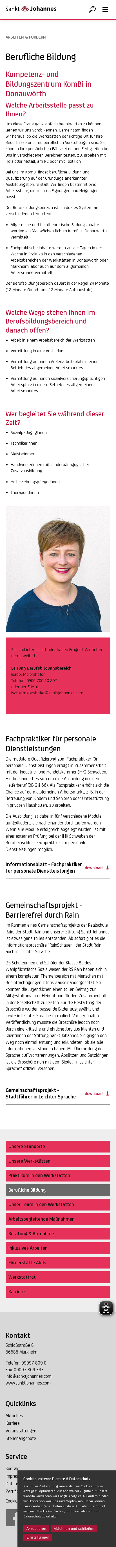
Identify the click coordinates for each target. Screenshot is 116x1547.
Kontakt (13, 1468)
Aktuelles (14, 1415)
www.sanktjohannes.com (28, 1383)
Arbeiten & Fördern (26, 37)
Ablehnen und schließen (74, 1529)
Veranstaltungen (21, 1430)
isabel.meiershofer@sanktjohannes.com (47, 692)
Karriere (13, 1423)
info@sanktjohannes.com (29, 1376)
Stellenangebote (21, 1438)
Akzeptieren (36, 1529)
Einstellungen (38, 1537)
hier (61, 1511)
